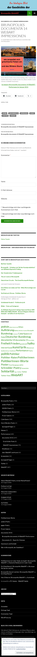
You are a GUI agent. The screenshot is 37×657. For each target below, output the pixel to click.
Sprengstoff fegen (7, 427)
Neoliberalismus (5, 350)
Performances (5, 434)
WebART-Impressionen (20, 21)
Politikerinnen (26, 357)
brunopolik (17, 40)
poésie (5, 326)
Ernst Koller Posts (9, 441)
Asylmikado (31, 577)
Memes (3, 430)
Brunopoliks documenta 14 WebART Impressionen (17, 126)
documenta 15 (21, 340)
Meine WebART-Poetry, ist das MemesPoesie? (15, 480)
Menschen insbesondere (8, 492)
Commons (15, 334)
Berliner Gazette (23, 330)
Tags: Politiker (17, 372)
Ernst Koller (31, 340)
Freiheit (5, 343)
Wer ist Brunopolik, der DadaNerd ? (12, 547)
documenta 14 (13, 113)
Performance (22, 350)
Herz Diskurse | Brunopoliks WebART (13, 577)
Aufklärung (7, 330)
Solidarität (7, 371)
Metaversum (30, 348)
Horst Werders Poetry (8, 423)
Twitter (5, 115)
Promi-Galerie (6, 415)
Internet (4, 348)
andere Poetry (6, 404)
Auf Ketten (4, 503)
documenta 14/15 (7, 21)
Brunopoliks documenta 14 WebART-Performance (18, 536)
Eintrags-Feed (5, 610)
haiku (31, 343)
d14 (30, 334)
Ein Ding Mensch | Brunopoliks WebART (14, 566)
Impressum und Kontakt (8, 544)
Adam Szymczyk (13, 327)
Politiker (14, 353)
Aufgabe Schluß (6, 497)
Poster (4, 364)
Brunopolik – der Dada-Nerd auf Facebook (18, 247)
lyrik (23, 347)
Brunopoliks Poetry (7, 401)
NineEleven (12, 351)
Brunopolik (30, 330)
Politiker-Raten (9, 357)
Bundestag (6, 333)
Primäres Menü (34, 13)
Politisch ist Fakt (6, 486)
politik (5, 353)
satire (21, 365)
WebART (13, 115)
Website (4, 199)
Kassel (10, 348)
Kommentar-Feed (6, 614)
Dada (3, 337)
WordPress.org (6, 617)
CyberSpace (23, 333)
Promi (10, 365)
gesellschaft (23, 344)
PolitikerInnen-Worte (14, 361)
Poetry (31, 351)
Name (3, 181)
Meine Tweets (5, 239)
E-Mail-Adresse (6, 190)
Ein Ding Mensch (6, 574)
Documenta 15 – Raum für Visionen (13, 540)
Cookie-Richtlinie (20, 649)
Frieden (15, 343)
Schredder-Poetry (11, 367)
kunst (32, 113)
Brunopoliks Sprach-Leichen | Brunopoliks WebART (17, 572)
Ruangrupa (16, 365)
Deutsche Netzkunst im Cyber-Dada (20, 563)
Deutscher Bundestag (18, 336)
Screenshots (25, 368)
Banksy (16, 330)
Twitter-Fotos (6, 375)
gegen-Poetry (5, 525)
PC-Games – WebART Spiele (19, 581)
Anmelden (4, 606)
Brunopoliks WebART (10, 13)
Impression (24, 113)
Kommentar (5, 155)
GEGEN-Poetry (7, 408)
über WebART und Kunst (10, 452)
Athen (4, 113)
